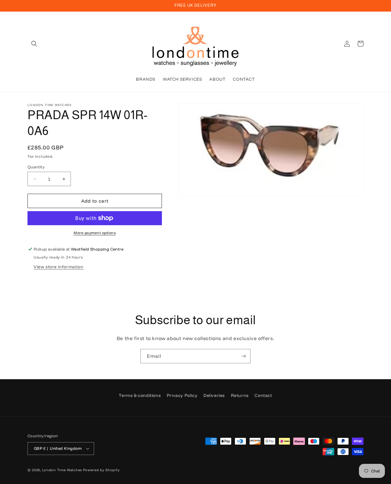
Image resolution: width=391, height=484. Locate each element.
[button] (34, 43)
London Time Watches (62, 470)
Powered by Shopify (101, 470)
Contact (263, 395)
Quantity (36, 166)
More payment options (95, 232)
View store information (58, 267)
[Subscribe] (243, 356)
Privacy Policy (182, 395)
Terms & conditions (140, 395)
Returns (240, 395)
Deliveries (214, 395)
